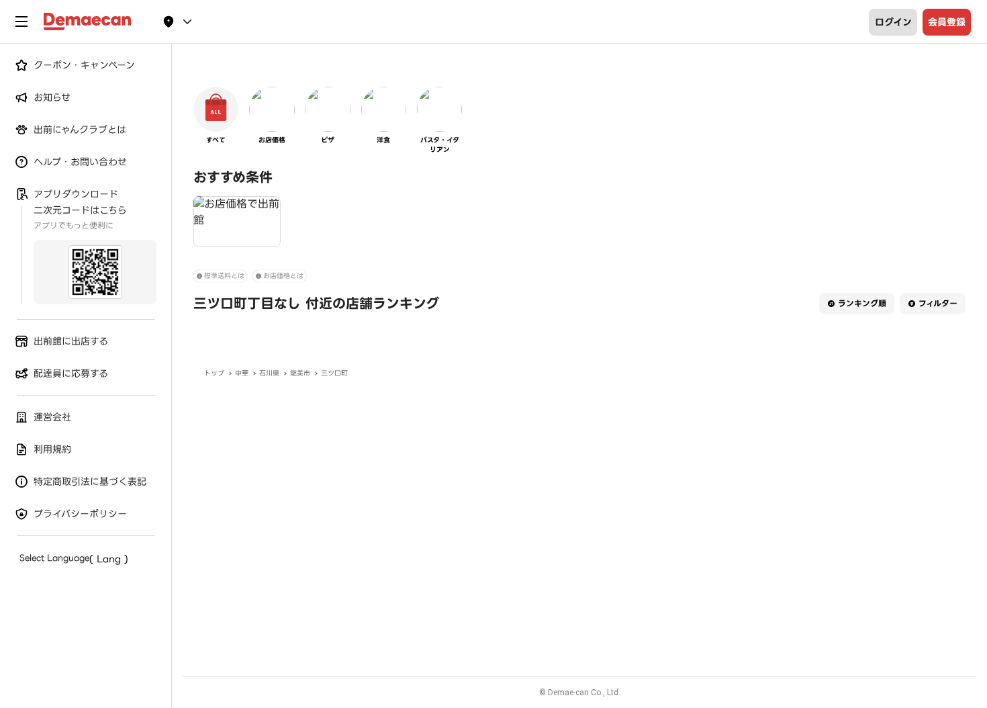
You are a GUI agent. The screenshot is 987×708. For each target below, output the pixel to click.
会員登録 (947, 22)
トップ (214, 373)
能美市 (300, 373)
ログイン (893, 22)
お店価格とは (283, 275)
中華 (241, 373)
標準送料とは (224, 275)
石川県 (269, 373)
